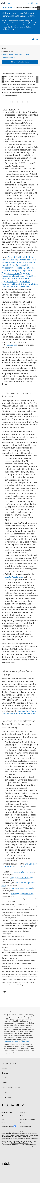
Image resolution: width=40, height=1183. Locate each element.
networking (11, 345)
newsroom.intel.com (11, 1042)
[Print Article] (33, 39)
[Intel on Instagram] (23, 1105)
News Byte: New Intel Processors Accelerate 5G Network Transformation (18, 268)
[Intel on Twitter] (7, 1105)
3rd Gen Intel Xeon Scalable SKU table (19, 865)
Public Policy (6, 1097)
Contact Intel (6, 1068)
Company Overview (9, 1063)
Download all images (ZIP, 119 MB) (16, 54)
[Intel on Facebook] (2, 1105)
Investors (5, 1078)
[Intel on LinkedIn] (12, 1105)
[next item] (38, 8)
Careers (4, 1083)
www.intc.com (30, 985)
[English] (32, 3)
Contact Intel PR (9, 57)
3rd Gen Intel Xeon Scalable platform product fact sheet (19, 712)
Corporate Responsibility (11, 1087)
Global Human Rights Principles (19, 1143)
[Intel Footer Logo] (6, 1163)
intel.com (25, 1042)
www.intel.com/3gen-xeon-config (22, 872)
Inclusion (5, 1092)
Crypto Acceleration (14, 577)
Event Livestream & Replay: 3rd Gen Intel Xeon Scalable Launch (19, 262)
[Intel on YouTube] (17, 1105)
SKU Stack (24, 286)
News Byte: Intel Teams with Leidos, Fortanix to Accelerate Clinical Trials (17, 273)
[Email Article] (36, 39)
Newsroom (5, 1073)
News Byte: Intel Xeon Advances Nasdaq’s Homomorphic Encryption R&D (19, 279)
